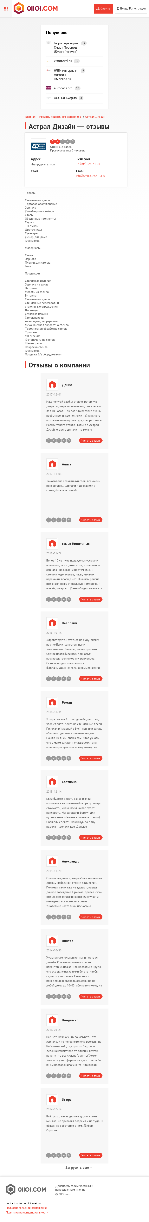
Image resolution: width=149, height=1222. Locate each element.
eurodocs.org (63, 88)
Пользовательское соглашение (26, 1208)
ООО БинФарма (65, 98)
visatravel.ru (63, 61)
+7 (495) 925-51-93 (88, 164)
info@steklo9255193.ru (90, 176)
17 (83, 43)
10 (76, 61)
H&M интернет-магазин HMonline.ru (66, 74)
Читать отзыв (90, 440)
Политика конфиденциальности (27, 1212)
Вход (123, 8)
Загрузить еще (77, 1167)
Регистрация (137, 8)
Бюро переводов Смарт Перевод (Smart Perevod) (66, 47)
